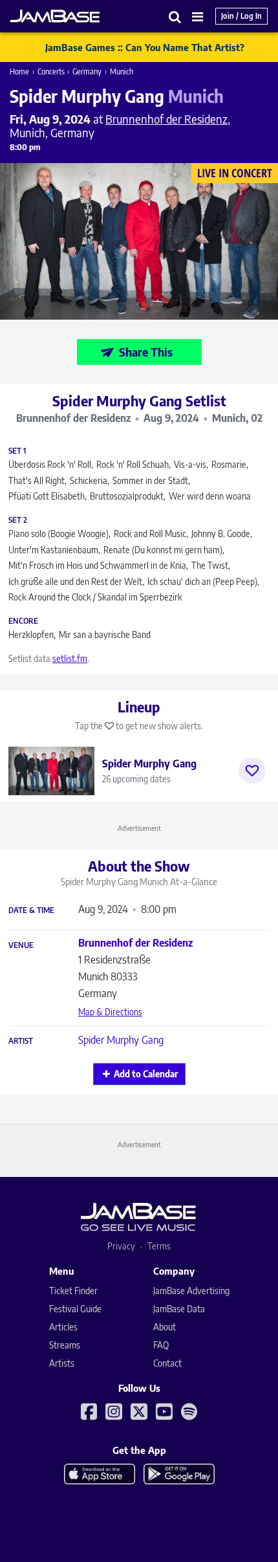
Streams (64, 1344)
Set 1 (17, 451)
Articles (63, 1326)
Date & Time (31, 910)
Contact (167, 1363)
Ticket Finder (73, 1290)
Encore (23, 621)
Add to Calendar (146, 1073)
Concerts (51, 71)
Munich (121, 71)
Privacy (121, 1245)
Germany (87, 71)
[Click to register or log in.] (252, 771)
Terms (159, 1245)
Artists (61, 1363)
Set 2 (17, 520)
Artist (20, 1041)
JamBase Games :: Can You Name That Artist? (144, 47)
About (164, 1326)
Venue (21, 945)
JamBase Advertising (191, 1290)
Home (19, 71)
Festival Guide (75, 1308)
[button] (175, 16)
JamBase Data (179, 1308)
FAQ (161, 1344)
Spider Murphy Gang (121, 1039)
